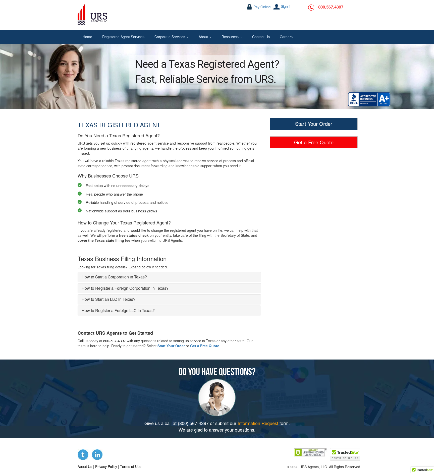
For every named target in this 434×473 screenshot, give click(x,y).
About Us (85, 466)
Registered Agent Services (123, 36)
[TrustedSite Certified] (345, 454)
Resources (231, 36)
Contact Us (261, 36)
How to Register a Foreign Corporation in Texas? (125, 288)
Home (87, 36)
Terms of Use (130, 466)
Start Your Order (171, 345)
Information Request (258, 423)
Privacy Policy (106, 466)
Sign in (286, 6)
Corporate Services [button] (170, 36)
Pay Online (262, 6)
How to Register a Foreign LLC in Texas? (118, 310)
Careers (286, 36)
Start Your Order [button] (313, 123)
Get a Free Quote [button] (314, 142)
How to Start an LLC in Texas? (108, 299)
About (204, 36)
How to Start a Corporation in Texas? (114, 277)
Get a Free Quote (204, 345)
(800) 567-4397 (193, 423)
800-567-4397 (114, 340)
